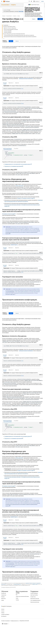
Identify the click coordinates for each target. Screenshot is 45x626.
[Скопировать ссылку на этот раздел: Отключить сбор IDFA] (18, 137)
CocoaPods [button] (16, 148)
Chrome (2, 610)
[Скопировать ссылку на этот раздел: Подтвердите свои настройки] (24, 277)
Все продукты (3, 616)
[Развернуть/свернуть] (9, 25)
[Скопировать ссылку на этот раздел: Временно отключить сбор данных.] (28, 64)
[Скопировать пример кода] (42, 73)
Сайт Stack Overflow (34, 595)
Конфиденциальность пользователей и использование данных (17, 164)
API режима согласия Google (8, 214)
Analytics (13, 4)
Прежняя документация (34, 602)
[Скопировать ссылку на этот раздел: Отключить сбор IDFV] (18, 169)
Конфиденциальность (15, 620)
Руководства (3, 593)
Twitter (17, 598)
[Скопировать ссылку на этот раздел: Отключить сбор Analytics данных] (31, 52)
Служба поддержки (34, 593)
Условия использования (5, 620)
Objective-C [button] (11, 82)
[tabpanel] (22, 88)
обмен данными (19, 185)
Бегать (19, 15)
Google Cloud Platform (5, 614)
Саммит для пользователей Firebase (22, 596)
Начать (40, 18)
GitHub (2, 600)
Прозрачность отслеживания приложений (13, 166)
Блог (16, 594)
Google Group (33, 596)
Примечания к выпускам (34, 598)
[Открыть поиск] (29, 1)
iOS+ (11, 41)
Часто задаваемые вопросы (35, 600)
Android (17, 41)
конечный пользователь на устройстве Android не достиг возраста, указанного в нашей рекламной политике (22, 232)
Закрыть (33, 19)
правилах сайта (35, 584)
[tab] (5, 83)
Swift (11, 294)
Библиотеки (3, 598)
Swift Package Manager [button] (7, 148)
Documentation (5, 4)
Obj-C (14, 294)
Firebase (3, 15)
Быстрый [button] (5, 82)
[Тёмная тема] (40, 73)
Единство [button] (17, 82)
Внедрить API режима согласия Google (25, 198)
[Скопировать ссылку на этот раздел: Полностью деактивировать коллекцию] (31, 117)
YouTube (17, 599)
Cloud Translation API (23, 11)
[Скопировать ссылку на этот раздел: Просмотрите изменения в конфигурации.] (38, 299)
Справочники (3, 595)
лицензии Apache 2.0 (17, 584)
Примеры (3, 596)
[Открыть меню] (2, 1)
